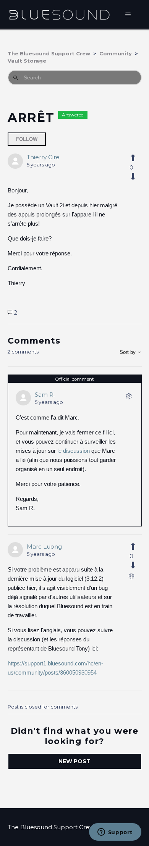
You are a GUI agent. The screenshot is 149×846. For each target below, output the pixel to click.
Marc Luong (44, 546)
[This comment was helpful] (131, 546)
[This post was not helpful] (131, 176)
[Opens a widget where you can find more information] (115, 832)
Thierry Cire (43, 157)
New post (74, 761)
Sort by (128, 352)
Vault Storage (27, 61)
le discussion (73, 450)
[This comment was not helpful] (131, 565)
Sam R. (45, 394)
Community (115, 53)
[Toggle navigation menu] (128, 14)
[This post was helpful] (131, 158)
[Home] (59, 14)
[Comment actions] (129, 397)
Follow (26, 139)
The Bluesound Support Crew (49, 53)
